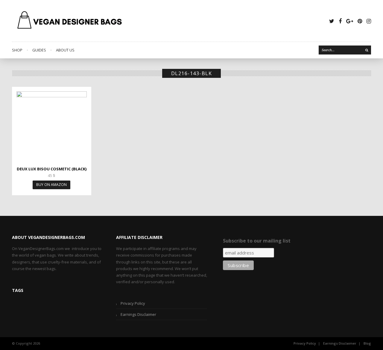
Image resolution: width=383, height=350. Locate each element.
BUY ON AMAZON (51, 184)
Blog (367, 343)
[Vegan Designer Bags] (70, 20)
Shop (17, 50)
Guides (39, 50)
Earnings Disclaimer (138, 314)
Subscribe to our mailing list (257, 240)
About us (65, 50)
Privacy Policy (133, 303)
